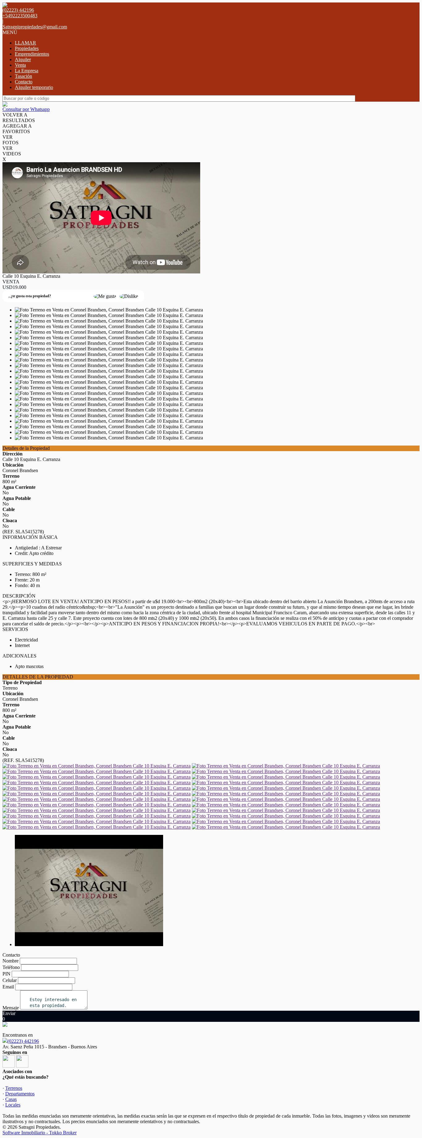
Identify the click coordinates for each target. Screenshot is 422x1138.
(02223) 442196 (23, 1041)
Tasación (23, 76)
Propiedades (27, 48)
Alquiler (23, 59)
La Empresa (26, 70)
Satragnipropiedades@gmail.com (34, 26)
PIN (6, 973)
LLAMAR (25, 42)
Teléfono (11, 967)
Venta (20, 65)
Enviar (8, 1013)
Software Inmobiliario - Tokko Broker (39, 1132)
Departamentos (20, 1093)
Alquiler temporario (34, 87)
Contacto (23, 81)
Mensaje (10, 1007)
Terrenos (13, 1088)
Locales (12, 1104)
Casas (11, 1099)
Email (8, 986)
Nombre (10, 960)
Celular (9, 980)
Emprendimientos (32, 54)
